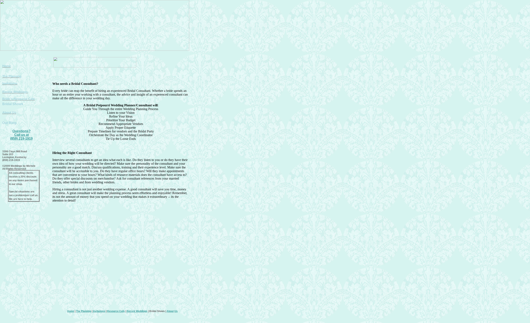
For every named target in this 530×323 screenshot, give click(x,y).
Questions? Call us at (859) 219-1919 (21, 134)
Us (176, 311)
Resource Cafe (116, 311)
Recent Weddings (137, 311)
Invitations (99, 311)
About (170, 311)
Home (70, 311)
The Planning (83, 311)
